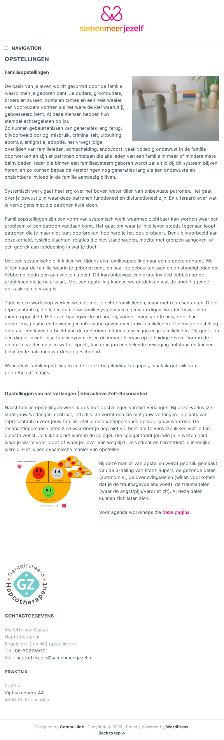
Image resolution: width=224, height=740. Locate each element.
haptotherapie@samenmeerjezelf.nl (55, 658)
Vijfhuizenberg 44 (24, 692)
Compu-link (72, 726)
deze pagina (176, 512)
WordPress (177, 726)
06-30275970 (30, 651)
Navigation (26, 48)
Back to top (110, 732)
